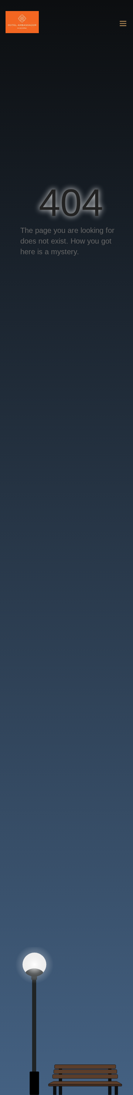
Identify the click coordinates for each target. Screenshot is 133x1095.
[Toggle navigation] (123, 25)
